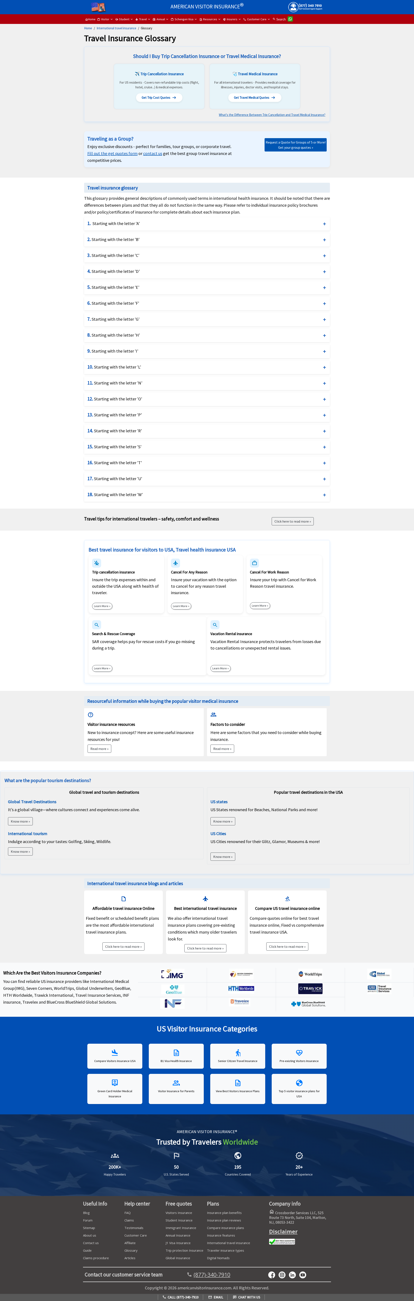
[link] (152, 153)
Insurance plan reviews (224, 1220)
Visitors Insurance (179, 1212)
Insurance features (221, 1235)
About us (89, 1235)
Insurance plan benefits (224, 1212)
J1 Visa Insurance (178, 1243)
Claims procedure (96, 1258)
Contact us (91, 1243)
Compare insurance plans (225, 1228)
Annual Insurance (178, 1235)
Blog (86, 1212)
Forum (88, 1220)
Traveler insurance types (225, 1250)
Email (215, 1297)
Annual (159, 19)
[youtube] (284, 1274)
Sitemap (89, 1228)
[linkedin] (294, 1274)
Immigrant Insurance (181, 1228)
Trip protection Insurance (184, 1250)
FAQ (127, 1212)
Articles (129, 1258)
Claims (129, 1220)
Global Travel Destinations (32, 801)
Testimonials (133, 1228)
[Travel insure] (379, 992)
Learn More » (102, 606)
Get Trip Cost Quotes (159, 98)
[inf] (172, 1007)
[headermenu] (98, 5)
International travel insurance (116, 28)
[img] (172, 978)
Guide (87, 1250)
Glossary (131, 1250)
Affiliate (130, 1243)
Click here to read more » (123, 946)
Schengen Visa (182, 19)
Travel (141, 19)
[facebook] (273, 1274)
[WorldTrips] (310, 978)
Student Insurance (179, 1220)
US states (218, 801)
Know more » (20, 821)
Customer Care (255, 19)
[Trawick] (310, 992)
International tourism (27, 833)
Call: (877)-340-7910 (180, 1297)
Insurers (230, 19)
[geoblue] (172, 992)
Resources (208, 19)
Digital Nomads (218, 1258)
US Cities (218, 833)
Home (90, 19)
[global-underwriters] (379, 978)
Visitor (103, 19)
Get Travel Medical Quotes (255, 98)
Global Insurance (178, 1258)
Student (122, 19)
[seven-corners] (241, 978)
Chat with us (246, 1297)
